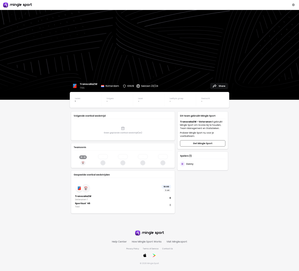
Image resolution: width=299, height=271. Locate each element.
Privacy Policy (132, 248)
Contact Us (167, 248)
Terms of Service (150, 248)
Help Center (119, 241)
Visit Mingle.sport (176, 241)
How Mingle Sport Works (146, 241)
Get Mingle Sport (202, 143)
